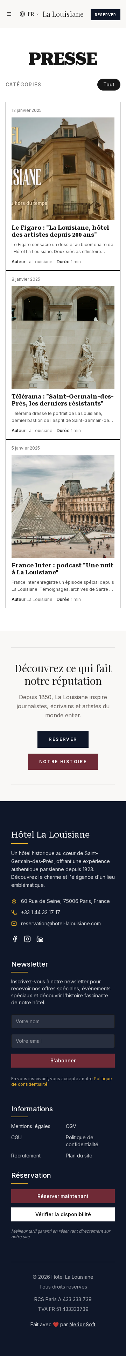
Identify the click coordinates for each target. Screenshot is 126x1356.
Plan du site (79, 1155)
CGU (16, 1137)
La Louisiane (63, 13)
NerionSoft (82, 1324)
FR (31, 14)
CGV (71, 1126)
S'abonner (63, 1060)
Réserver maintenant (63, 1196)
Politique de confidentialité (82, 1140)
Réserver (105, 15)
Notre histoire (63, 761)
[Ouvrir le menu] (9, 14)
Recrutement (26, 1155)
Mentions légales (30, 1126)
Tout (108, 84)
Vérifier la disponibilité (63, 1214)
